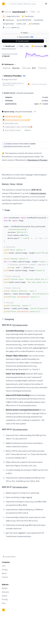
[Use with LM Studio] (37, 104)
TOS (3, 566)
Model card (10, 46)
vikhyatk (7, 11)
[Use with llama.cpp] (35, 104)
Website (5, 184)
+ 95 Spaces (27, 130)
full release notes (20, 325)
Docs (4, 603)
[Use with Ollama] (40, 104)
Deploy (25, 33)
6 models (45, 100)
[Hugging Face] (3, 609)
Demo (12, 184)
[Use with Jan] (38, 104)
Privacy (5, 569)
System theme (10, 557)
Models (5, 588)
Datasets (5, 592)
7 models (45, 97)
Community (40, 46)
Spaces (4, 595)
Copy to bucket (26, 37)
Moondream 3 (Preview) (37, 160)
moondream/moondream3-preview (17, 146)
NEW (24, 76)
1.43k (38, 12)
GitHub (20, 184)
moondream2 (18, 11)
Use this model (23, 41)
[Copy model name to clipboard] (27, 12)
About (4, 573)
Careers (5, 577)
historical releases (38, 193)
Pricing (5, 599)
